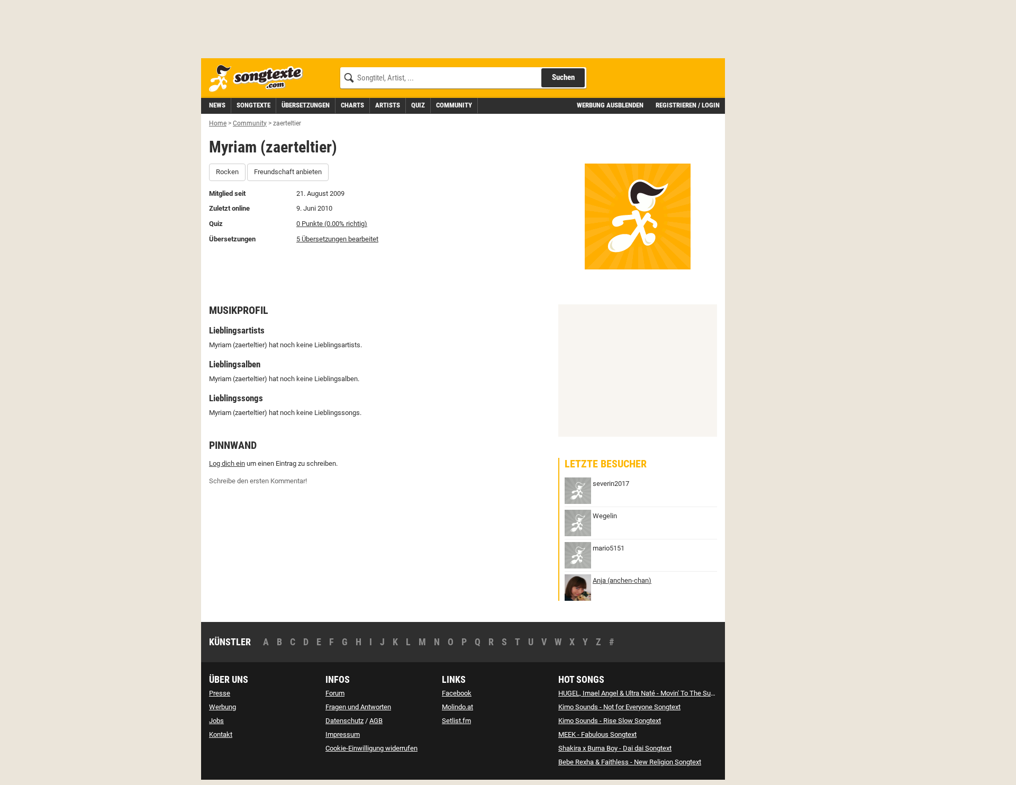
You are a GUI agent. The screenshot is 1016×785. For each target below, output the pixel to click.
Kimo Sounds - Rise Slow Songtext (609, 721)
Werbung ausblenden (610, 105)
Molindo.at (457, 707)
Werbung (222, 707)
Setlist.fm (456, 721)
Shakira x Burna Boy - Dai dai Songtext (615, 748)
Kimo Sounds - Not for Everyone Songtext (619, 707)
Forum (334, 693)
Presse (219, 693)
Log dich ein (227, 463)
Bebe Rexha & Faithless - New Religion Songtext (629, 762)
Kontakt (220, 734)
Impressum (342, 734)
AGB (376, 721)
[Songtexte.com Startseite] (259, 79)
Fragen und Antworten (358, 707)
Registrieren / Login (688, 105)
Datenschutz (344, 721)
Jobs (216, 721)
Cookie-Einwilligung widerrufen (371, 748)
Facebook (456, 693)
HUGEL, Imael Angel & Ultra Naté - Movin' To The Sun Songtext (650, 693)
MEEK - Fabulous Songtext (597, 734)
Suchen (563, 77)
